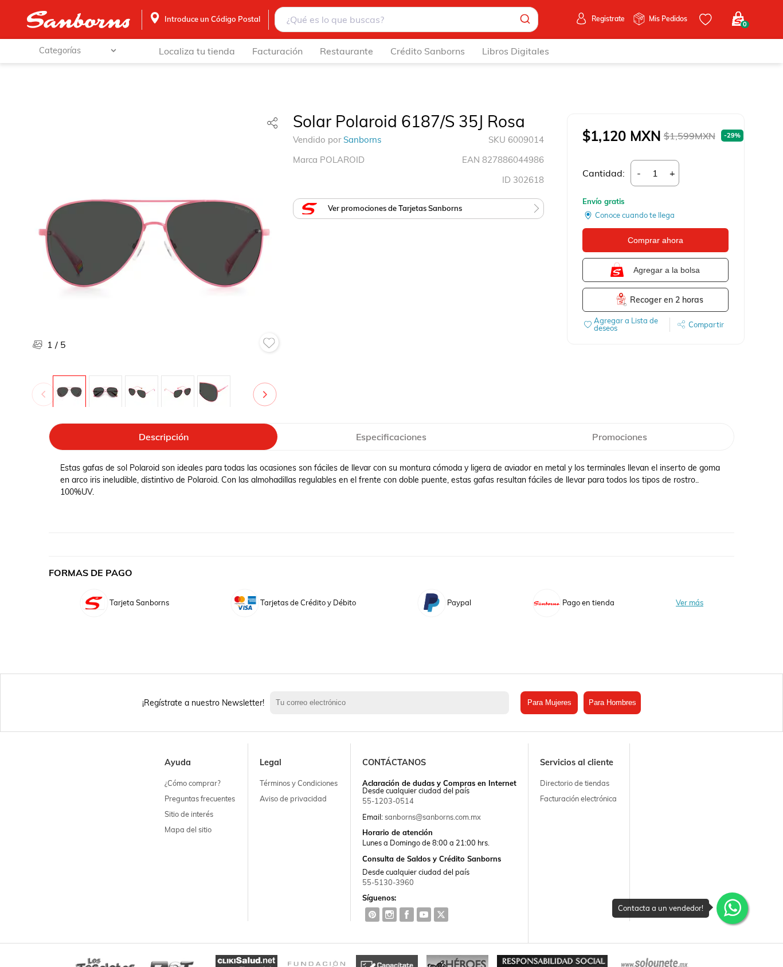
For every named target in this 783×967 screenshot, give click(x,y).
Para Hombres (612, 702)
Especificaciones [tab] (391, 437)
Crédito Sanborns (427, 51)
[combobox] (406, 19)
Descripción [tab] (164, 437)
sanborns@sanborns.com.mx (433, 816)
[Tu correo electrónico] (392, 702)
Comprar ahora (655, 240)
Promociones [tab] (619, 437)
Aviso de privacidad (293, 798)
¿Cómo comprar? (193, 783)
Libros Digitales (515, 51)
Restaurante (346, 51)
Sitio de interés (189, 814)
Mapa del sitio (188, 829)
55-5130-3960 (388, 882)
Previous (46, 388)
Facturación (277, 51)
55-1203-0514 (388, 800)
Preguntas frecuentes (200, 798)
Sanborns (362, 139)
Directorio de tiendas (574, 783)
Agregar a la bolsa (666, 270)
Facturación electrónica (578, 798)
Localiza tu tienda (197, 51)
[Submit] (524, 19)
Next (267, 388)
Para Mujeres (549, 702)
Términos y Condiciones (299, 783)
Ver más (689, 602)
